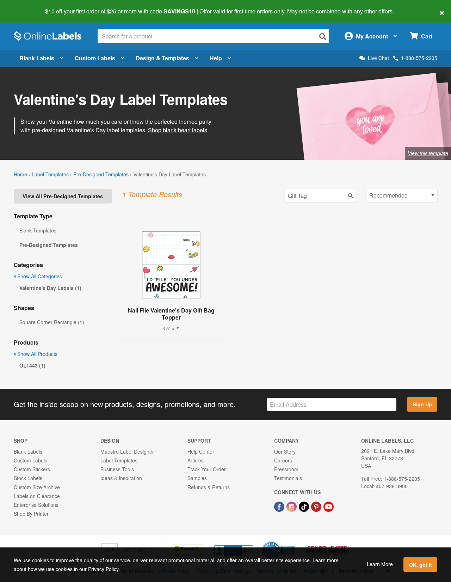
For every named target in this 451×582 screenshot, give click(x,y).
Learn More (380, 564)
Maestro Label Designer (127, 451)
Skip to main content (25, 6)
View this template (428, 153)
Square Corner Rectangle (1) (51, 322)
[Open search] (322, 36)
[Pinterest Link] (317, 505)
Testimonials (288, 477)
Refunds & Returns (208, 487)
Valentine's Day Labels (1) (50, 287)
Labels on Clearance (37, 495)
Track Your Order (206, 469)
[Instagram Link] (292, 505)
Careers (283, 460)
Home (20, 174)
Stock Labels (28, 477)
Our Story (285, 451)
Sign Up (422, 404)
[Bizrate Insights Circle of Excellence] (292, 542)
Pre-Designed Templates (101, 174)
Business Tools (117, 469)
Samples (197, 477)
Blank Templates (37, 230)
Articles (195, 460)
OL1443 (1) (32, 365)
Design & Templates (162, 58)
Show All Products (36, 353)
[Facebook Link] (280, 505)
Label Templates (50, 174)
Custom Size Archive (37, 487)
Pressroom (286, 469)
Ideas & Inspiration (121, 477)
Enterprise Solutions (36, 504)
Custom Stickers (32, 469)
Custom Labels (95, 58)
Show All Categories (39, 276)
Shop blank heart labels (177, 130)
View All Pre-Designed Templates (63, 196)
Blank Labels (36, 58)
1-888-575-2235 (419, 57)
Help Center (200, 451)
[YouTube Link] (328, 505)
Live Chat (378, 58)
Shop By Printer (31, 513)
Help (216, 58)
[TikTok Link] (304, 505)
